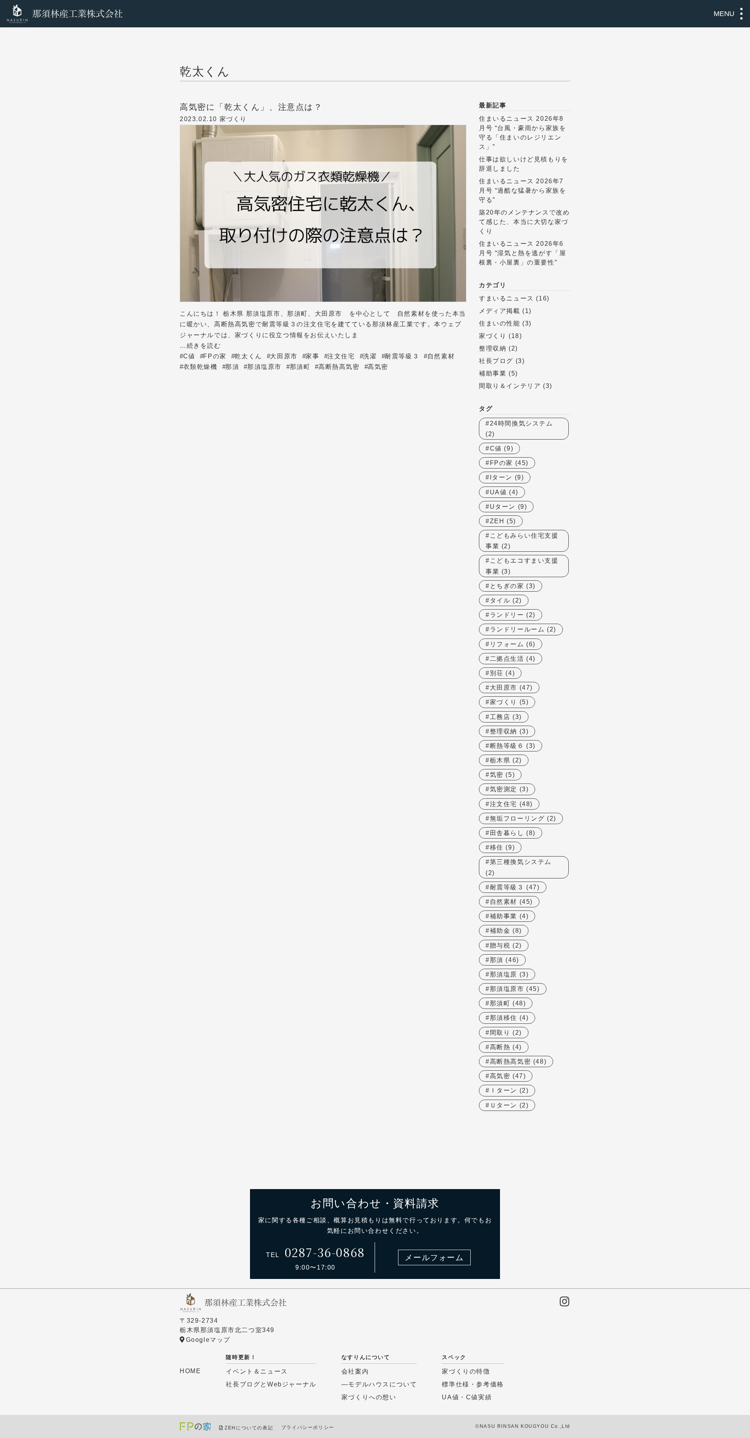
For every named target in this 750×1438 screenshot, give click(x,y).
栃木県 (506, 760)
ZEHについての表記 (249, 1428)
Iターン (507, 477)
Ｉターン (509, 1090)
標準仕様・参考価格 (473, 1384)
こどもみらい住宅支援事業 (522, 540)
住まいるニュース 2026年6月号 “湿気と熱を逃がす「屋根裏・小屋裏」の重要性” (522, 253)
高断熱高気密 (339, 366)
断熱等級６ (513, 745)
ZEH (503, 521)
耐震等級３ (402, 356)
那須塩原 (509, 974)
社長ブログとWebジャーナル (271, 1384)
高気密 (378, 366)
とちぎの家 (513, 586)
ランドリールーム (523, 629)
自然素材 (441, 356)
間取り (506, 1032)
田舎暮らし (513, 833)
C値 (189, 356)
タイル (506, 600)
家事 (312, 356)
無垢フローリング (523, 818)
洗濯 (370, 356)
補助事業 (492, 373)
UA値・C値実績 (467, 1397)
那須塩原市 (264, 366)
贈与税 (506, 945)
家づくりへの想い (368, 1397)
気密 (502, 774)
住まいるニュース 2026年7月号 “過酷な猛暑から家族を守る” (522, 190)
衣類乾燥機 (200, 366)
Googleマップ (208, 1339)
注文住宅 (341, 356)
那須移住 (509, 1017)
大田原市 (283, 356)
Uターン (508, 506)
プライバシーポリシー (307, 1428)
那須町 (300, 366)
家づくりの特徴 (466, 1371)
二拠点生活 (513, 658)
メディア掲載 (499, 311)
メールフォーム (434, 1257)
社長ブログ (496, 361)
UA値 (504, 492)
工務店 (506, 717)
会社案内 (355, 1371)
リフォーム (513, 644)
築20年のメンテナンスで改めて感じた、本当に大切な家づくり (524, 221)
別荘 (502, 673)
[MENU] (741, 13)
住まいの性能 (499, 323)
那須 (232, 366)
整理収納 (492, 348)
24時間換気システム (519, 428)
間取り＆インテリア (510, 386)
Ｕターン (509, 1105)
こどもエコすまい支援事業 (522, 565)
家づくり (233, 119)
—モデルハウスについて (379, 1384)
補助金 (506, 930)
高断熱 (506, 1047)
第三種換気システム (519, 867)
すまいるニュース (506, 298)
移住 (502, 847)
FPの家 (214, 356)
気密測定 (509, 789)
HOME (190, 1371)
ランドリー (513, 615)
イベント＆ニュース (257, 1371)
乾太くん (248, 356)
